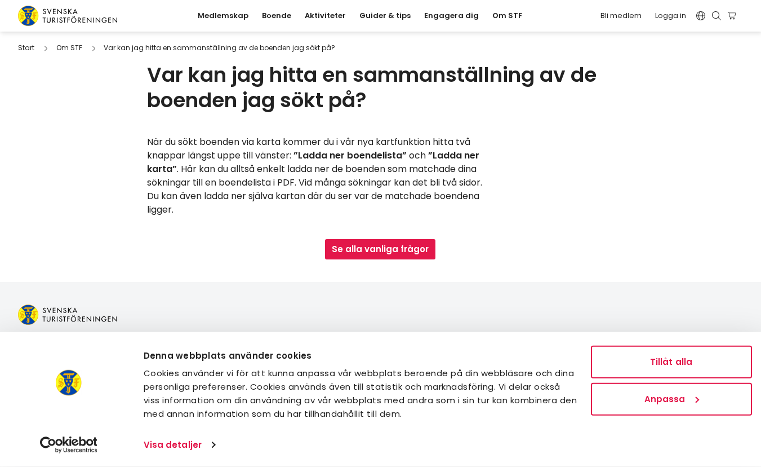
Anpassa (665, 398)
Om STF (69, 47)
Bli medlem (621, 15)
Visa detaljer (173, 445)
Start (26, 47)
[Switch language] (701, 16)
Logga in (670, 15)
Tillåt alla (671, 362)
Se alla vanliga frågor (380, 249)
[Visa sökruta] (716, 16)
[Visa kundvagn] (733, 16)
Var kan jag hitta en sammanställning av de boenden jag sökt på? (219, 47)
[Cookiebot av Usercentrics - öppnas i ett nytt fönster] (68, 445)
